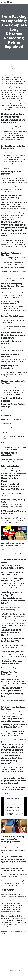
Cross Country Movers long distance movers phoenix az (14, 244)
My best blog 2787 (7, 2)
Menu (23, 2)
